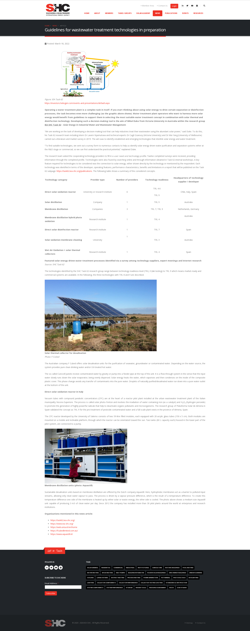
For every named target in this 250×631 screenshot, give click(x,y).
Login (174, 6)
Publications (171, 13)
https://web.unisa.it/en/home (63, 527)
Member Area (148, 5)
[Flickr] (197, 6)
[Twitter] (187, 6)
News (157, 13)
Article (63, 26)
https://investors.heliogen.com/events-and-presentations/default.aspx (77, 103)
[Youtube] (192, 6)
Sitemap (189, 623)
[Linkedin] (183, 6)
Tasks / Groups (124, 13)
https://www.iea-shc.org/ (61, 523)
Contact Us (163, 5)
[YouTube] (56, 568)
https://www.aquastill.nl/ (61, 534)
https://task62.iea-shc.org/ (62, 520)
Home (86, 13)
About (97, 13)
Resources (198, 13)
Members (109, 13)
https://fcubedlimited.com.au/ (64, 530)
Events (185, 13)
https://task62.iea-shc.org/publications (74, 171)
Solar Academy (143, 13)
